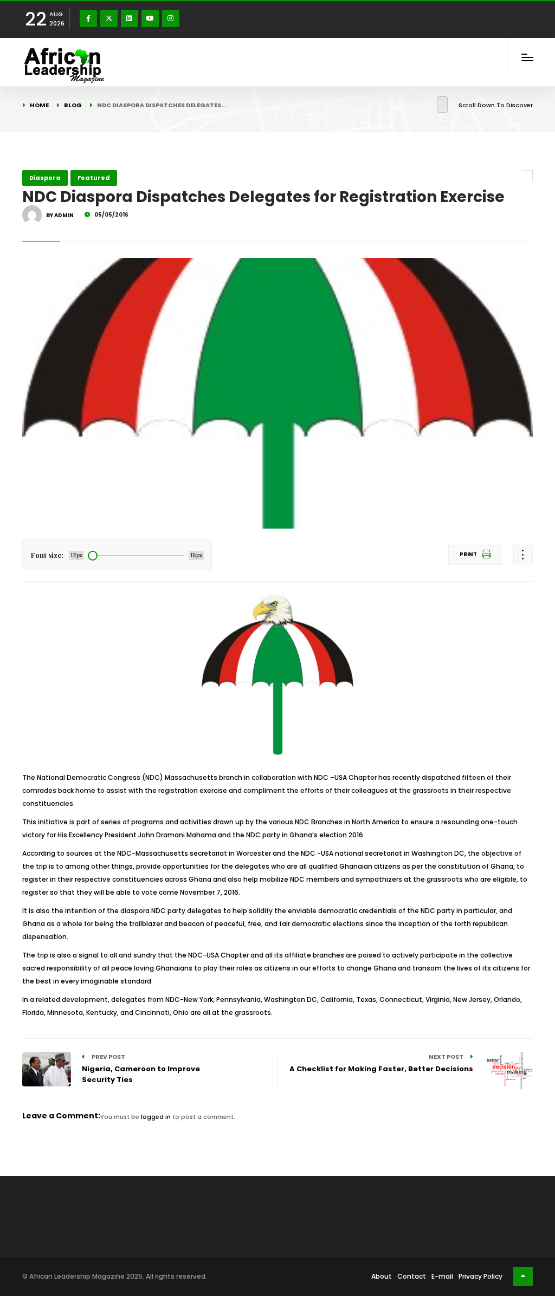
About (381, 1276)
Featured (94, 177)
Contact (411, 1276)
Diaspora (45, 177)
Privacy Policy (480, 1276)
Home (39, 105)
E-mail (442, 1276)
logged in (156, 1116)
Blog (73, 105)
